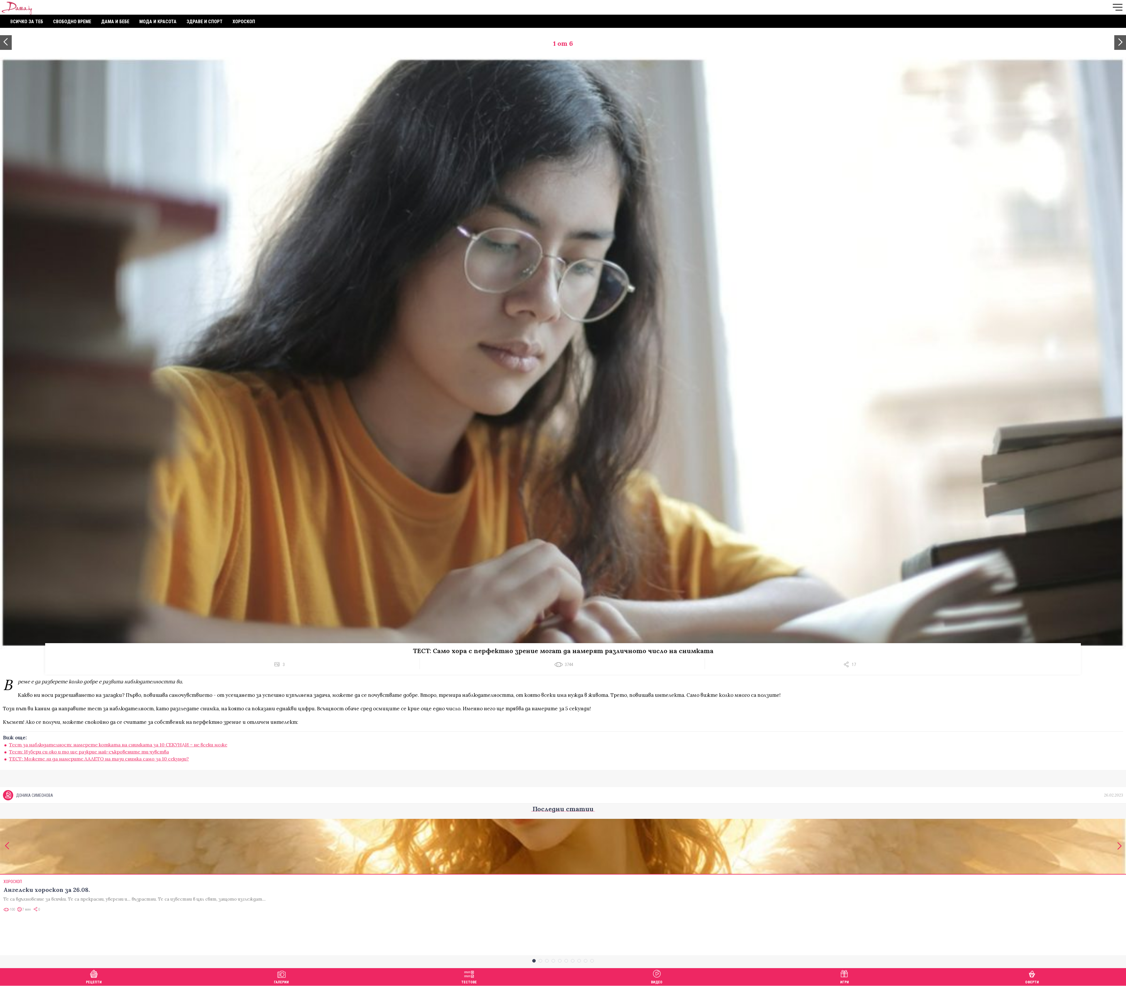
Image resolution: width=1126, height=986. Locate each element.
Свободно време (72, 21)
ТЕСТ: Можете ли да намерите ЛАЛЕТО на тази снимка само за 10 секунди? (99, 759)
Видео (656, 982)
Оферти (1032, 982)
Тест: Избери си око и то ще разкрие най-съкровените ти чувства (89, 752)
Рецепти (94, 982)
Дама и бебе (115, 21)
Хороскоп (244, 21)
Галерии (281, 982)
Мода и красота (158, 21)
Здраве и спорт (204, 21)
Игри (844, 982)
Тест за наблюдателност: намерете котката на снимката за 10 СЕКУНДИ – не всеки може (118, 745)
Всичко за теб (26, 21)
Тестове (469, 982)
